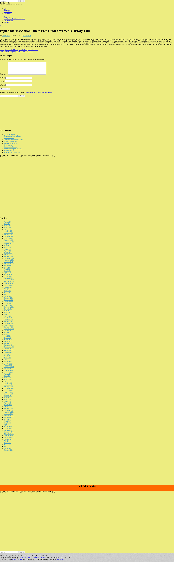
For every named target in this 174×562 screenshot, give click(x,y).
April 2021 (7, 338)
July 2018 (7, 397)
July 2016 (7, 441)
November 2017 (9, 412)
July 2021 (7, 332)
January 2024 (8, 278)
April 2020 (7, 359)
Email (2, 81)
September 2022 (9, 307)
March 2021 (8, 339)
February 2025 (8, 254)
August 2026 (8, 222)
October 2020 (8, 349)
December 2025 (9, 236)
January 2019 (8, 387)
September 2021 (9, 329)
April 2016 (7, 446)
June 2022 (7, 312)
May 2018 (7, 401)
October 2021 (8, 327)
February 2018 (8, 406)
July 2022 (7, 311)
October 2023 (8, 283)
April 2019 (7, 381)
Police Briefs (8, 12)
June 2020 (7, 356)
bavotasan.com (61, 559)
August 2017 (8, 417)
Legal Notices (8, 21)
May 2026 (7, 227)
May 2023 (7, 292)
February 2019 (8, 385)
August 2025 (8, 244)
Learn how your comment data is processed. (39, 92)
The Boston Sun (5, 3)
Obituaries (7, 13)
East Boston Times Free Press (13, 139)
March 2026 (8, 231)
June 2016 (7, 443)
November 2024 (9, 260)
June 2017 (7, 421)
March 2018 (8, 405)
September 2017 (9, 415)
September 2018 (9, 394)
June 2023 (7, 291)
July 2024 (7, 267)
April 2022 (7, 316)
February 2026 (8, 233)
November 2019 (9, 368)
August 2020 (8, 352)
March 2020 (8, 361)
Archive (6, 22)
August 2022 (8, 309)
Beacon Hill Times (10, 134)
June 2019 (7, 377)
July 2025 (7, 245)
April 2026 (7, 229)
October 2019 (8, 370)
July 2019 (7, 376)
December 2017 (9, 410)
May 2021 (7, 336)
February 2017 (8, 428)
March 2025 (8, 253)
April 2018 (7, 403)
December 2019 (9, 367)
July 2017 (7, 419)
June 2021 (7, 334)
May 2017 (7, 423)
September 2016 (9, 437)
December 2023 (9, 280)
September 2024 (9, 263)
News (6, 8)
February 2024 (8, 276)
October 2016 (8, 435)
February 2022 (8, 320)
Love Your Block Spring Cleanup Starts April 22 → (16, 51)
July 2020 (7, 354)
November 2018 (9, 390)
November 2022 (9, 303)
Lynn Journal (8, 145)
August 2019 (8, 374)
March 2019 (8, 383)
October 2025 (8, 240)
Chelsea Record (9, 138)
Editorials (7, 10)
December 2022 (9, 301)
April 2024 (7, 273)
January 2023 (8, 300)
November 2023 (9, 282)
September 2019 (9, 372)
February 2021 (8, 341)
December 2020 (9, 345)
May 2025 (7, 249)
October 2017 (8, 414)
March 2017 (8, 426)
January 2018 (8, 408)
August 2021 (8, 330)
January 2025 (8, 256)
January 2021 (8, 343)
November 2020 (9, 347)
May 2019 (7, 379)
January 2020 (8, 365)
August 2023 (8, 287)
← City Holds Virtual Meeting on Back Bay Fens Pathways (19, 50)
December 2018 (9, 388)
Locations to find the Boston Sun (14, 19)
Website (2, 85)
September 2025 (9, 242)
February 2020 (8, 363)
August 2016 (8, 439)
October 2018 (8, 392)
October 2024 (8, 262)
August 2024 (8, 265)
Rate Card (7, 17)
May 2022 (7, 314)
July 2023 (7, 289)
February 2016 (8, 450)
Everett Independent (10, 141)
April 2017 (7, 425)
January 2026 (8, 234)
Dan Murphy (6, 36)
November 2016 (9, 434)
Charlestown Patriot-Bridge (12, 136)
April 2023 (7, 294)
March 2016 (8, 448)
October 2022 (8, 305)
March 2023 (8, 296)
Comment (3, 74)
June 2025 (7, 247)
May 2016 (7, 444)
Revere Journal (9, 150)
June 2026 (7, 225)
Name (2, 77)
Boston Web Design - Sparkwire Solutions (32, 557)
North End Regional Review (13, 149)
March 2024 (8, 274)
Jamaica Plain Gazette (11, 143)
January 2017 (8, 430)
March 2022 (8, 318)
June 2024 (7, 269)
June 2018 (7, 399)
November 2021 (9, 325)
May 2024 (7, 271)
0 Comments (27, 36)
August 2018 (8, 396)
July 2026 (7, 224)
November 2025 (9, 238)
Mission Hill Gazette (10, 147)
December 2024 (9, 258)
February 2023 (8, 298)
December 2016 (9, 432)
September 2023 (9, 285)
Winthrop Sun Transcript (12, 152)
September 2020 (9, 350)
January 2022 (8, 321)
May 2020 (7, 358)
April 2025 (7, 251)
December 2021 (9, 323)
